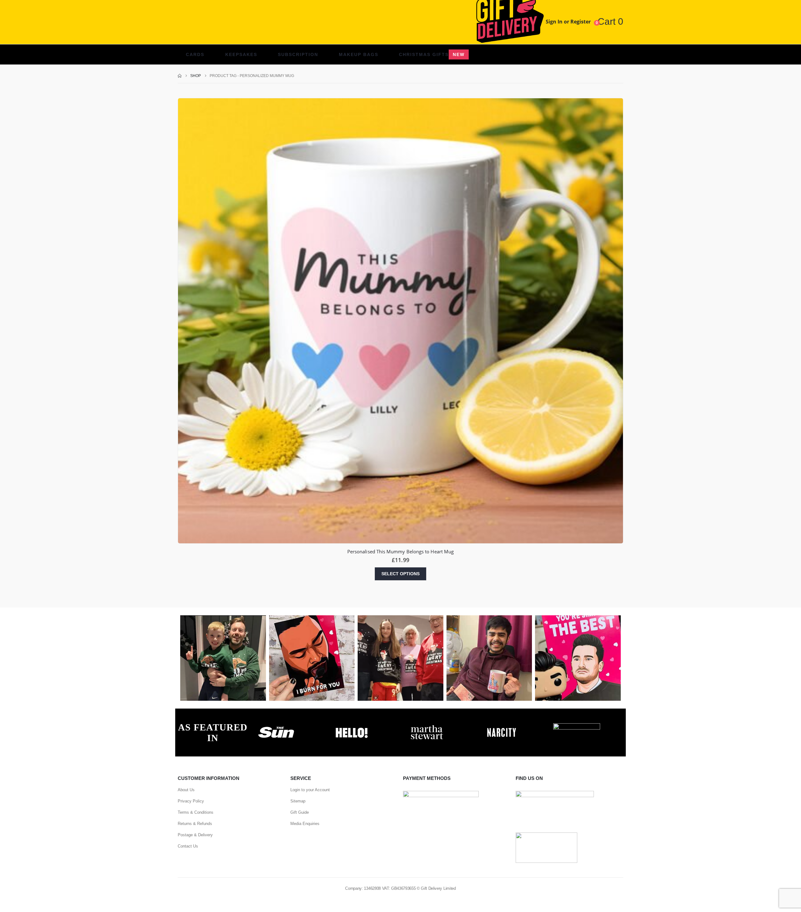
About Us (186, 789)
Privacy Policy (191, 801)
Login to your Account (310, 789)
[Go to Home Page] (179, 75)
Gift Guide (299, 812)
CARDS (195, 54)
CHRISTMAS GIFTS (432, 54)
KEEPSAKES (241, 54)
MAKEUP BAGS (358, 54)
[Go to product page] (400, 320)
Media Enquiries (304, 823)
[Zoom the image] (276, 726)
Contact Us (188, 846)
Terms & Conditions (195, 812)
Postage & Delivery (195, 835)
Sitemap (297, 801)
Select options (400, 573)
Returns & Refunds (195, 823)
